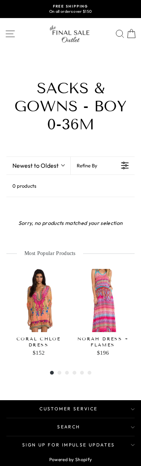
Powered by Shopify (70, 459)
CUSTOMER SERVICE (68, 408)
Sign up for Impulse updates (68, 445)
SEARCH (68, 427)
